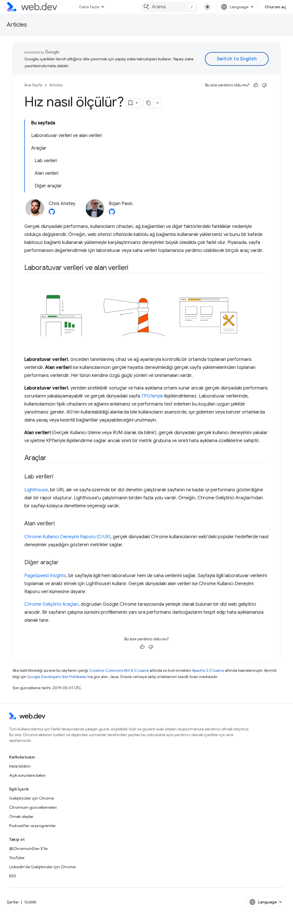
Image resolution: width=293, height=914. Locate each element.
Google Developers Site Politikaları (57, 676)
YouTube (16, 857)
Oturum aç (275, 6)
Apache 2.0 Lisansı (208, 670)
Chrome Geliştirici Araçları (51, 604)
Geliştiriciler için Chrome (31, 798)
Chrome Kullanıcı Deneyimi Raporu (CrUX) (67, 537)
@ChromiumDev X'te (28, 848)
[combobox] (169, 7)
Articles (17, 24)
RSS (12, 876)
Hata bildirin (20, 766)
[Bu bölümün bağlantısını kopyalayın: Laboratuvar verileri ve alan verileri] (133, 268)
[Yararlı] (256, 85)
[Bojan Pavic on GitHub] (112, 213)
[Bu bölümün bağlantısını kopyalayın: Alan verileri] (60, 523)
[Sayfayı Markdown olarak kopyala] (149, 103)
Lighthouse (36, 490)
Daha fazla (89, 6)
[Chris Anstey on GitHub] (52, 213)
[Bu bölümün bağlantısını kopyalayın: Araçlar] (51, 458)
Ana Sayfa (33, 85)
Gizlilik (30, 902)
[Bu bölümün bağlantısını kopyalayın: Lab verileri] (58, 476)
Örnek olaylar (21, 816)
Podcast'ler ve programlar (32, 825)
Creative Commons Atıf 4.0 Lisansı (119, 670)
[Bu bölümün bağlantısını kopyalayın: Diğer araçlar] (64, 562)
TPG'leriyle (152, 396)
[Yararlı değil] (264, 85)
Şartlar (13, 902)
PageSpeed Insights (45, 576)
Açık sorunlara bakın (27, 775)
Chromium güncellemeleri (33, 807)
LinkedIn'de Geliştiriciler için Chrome (42, 866)
